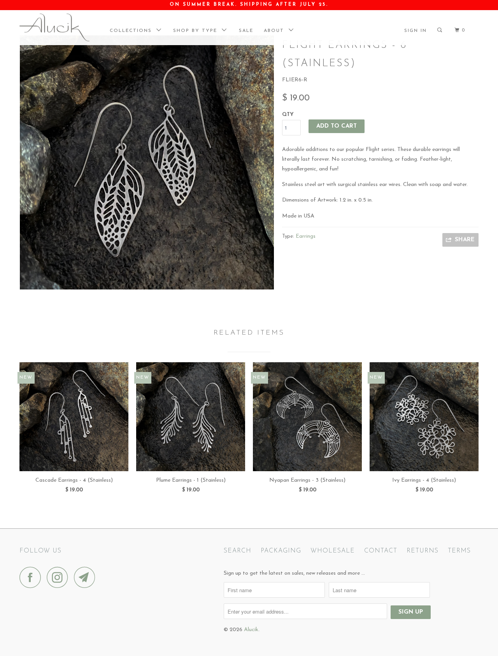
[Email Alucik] (87, 577)
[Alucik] (59, 27)
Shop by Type (197, 30)
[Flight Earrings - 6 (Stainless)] (146, 162)
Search (237, 551)
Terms (459, 551)
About (276, 30)
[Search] (443, 30)
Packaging (281, 551)
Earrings (306, 236)
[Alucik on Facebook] (32, 577)
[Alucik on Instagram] (59, 577)
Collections (133, 30)
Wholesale (332, 551)
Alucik (251, 630)
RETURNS (422, 551)
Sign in (415, 30)
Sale (246, 30)
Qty (288, 114)
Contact (380, 551)
